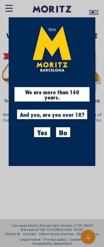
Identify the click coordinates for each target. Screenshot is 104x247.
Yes (42, 133)
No (63, 133)
